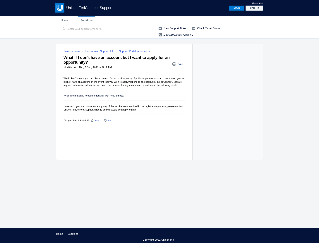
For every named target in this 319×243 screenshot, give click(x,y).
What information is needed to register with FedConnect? (94, 95)
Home (64, 20)
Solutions (86, 20)
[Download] (153, 74)
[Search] (64, 29)
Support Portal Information (134, 51)
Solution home (72, 51)
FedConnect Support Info (99, 51)
